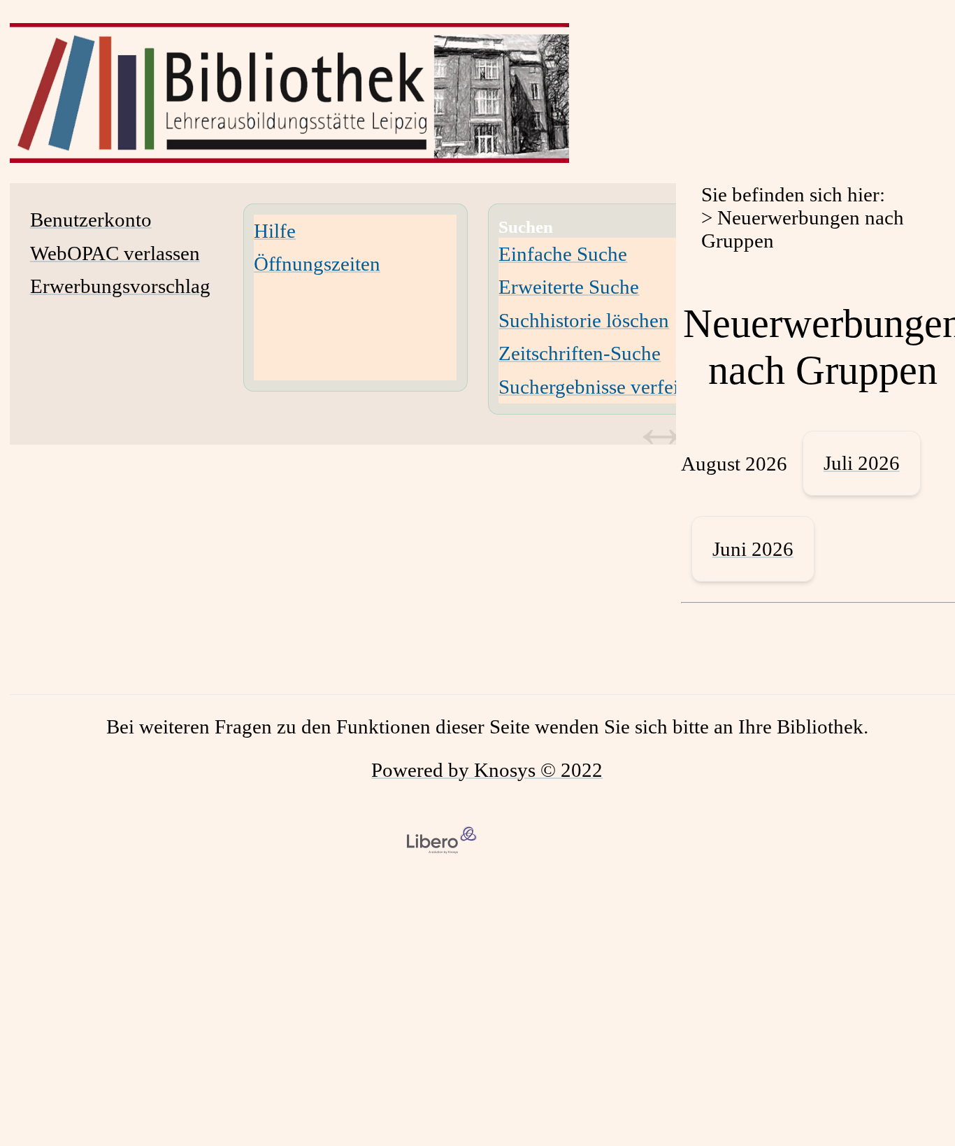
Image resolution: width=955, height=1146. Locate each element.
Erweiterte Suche (568, 286)
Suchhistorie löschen (583, 320)
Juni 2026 (753, 549)
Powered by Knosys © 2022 (487, 770)
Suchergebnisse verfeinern (607, 386)
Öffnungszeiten (317, 263)
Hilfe (275, 231)
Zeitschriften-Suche (579, 353)
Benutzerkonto (91, 219)
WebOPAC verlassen (115, 253)
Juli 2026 (862, 463)
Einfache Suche (562, 254)
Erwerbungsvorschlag (120, 286)
